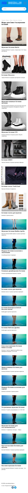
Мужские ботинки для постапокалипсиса (10, 426)
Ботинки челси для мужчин (12, 213)
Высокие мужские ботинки (11, 466)
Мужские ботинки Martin (10, 47)
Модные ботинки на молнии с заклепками (12, 251)
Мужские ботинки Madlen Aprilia (13, 231)
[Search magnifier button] (24, 9)
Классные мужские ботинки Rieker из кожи (12, 346)
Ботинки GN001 (7, 160)
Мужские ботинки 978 (9, 132)
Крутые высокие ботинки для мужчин (12, 446)
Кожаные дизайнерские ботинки (13, 271)
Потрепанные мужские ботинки (13, 407)
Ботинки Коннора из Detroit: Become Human (11, 308)
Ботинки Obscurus (8, 75)
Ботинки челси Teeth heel (11, 186)
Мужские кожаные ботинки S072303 (11, 102)
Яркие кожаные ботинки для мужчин (12, 368)
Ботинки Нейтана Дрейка (11, 328)
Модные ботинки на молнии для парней (13, 388)
